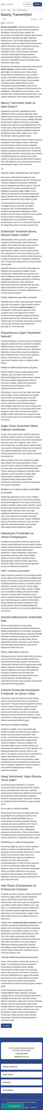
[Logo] (7, 4)
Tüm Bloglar (6, 1026)
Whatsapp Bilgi (14, 1106)
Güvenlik (33, 1107)
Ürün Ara (28, 4)
